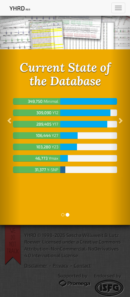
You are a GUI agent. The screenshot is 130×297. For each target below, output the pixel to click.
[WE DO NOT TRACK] (14, 245)
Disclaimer (35, 265)
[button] (10, 120)
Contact (82, 265)
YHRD (19, 8)
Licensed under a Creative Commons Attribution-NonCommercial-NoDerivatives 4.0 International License (72, 248)
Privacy (60, 265)
